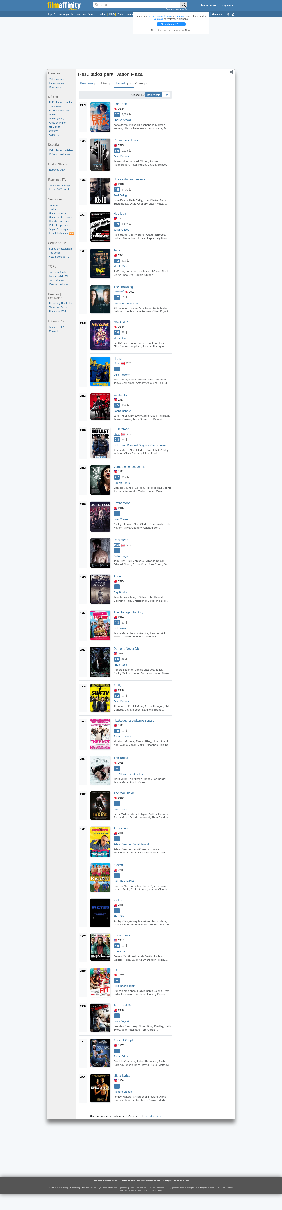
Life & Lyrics (122, 1075)
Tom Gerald (148, 1029)
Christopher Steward (145, 1096)
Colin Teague (121, 556)
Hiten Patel (150, 453)
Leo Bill (162, 382)
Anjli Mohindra (135, 560)
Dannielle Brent (151, 709)
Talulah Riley (143, 741)
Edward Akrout (122, 564)
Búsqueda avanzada (175, 9)
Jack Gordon (136, 487)
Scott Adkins (121, 342)
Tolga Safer (131, 959)
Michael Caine (152, 271)
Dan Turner (120, 809)
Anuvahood (121, 828)
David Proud (149, 1064)
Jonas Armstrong (141, 307)
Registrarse (227, 5)
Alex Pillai (119, 916)
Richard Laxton (123, 1091)
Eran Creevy (121, 156)
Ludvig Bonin (121, 889)
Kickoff (118, 865)
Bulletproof (121, 429)
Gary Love (120, 951)
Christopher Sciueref (145, 600)
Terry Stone (138, 234)
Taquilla (53, 205)
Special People (124, 1040)
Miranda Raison (155, 560)
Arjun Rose (120, 664)
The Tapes (121, 757)
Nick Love (119, 445)
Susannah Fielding (157, 744)
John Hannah (138, 342)
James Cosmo (122, 419)
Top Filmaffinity (57, 272)
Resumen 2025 (57, 311)
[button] (231, 72)
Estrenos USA (57, 169)
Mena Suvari (160, 741)
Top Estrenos (56, 280)
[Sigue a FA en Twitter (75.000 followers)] (228, 14)
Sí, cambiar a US (170, 24)
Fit (115, 969)
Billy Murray (163, 238)
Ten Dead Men (124, 1005)
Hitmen (118, 358)
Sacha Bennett (122, 410)
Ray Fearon (151, 633)
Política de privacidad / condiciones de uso (140, 1181)
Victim (118, 900)
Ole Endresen (158, 445)
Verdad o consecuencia (130, 466)
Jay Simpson (133, 709)
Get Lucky (120, 394)
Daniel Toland (140, 844)
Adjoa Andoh (150, 527)
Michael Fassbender (141, 124)
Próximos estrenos (59, 110)
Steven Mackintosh (125, 956)
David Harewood (140, 817)
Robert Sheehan (124, 669)
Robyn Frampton (147, 1061)
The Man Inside (124, 793)
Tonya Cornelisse (124, 382)
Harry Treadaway (135, 128)
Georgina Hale (122, 600)
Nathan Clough (158, 889)
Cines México (56, 106)
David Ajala (156, 524)
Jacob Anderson (143, 673)
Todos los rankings (59, 185)
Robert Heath (122, 482)
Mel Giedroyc (122, 379)
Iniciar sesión (56, 83)
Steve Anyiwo (149, 1099)
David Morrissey (157, 164)
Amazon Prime (57, 122)
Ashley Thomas (123, 524)
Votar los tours (57, 79)
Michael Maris (139, 924)
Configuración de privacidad (176, 1181)
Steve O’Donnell (133, 636)
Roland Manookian (125, 238)
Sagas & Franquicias (60, 229)
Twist (117, 250)
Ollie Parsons (122, 374)
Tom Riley (119, 560)
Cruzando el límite (126, 140)
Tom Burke (136, 633)
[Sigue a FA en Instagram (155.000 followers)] (233, 14)
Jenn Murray (121, 597)
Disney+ (53, 130)
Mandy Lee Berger (155, 778)
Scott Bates (136, 774)
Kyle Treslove (159, 886)
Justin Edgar (121, 1056)
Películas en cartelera (61, 102)
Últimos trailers (57, 213)
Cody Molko (160, 307)
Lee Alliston (120, 774)
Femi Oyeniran (141, 849)
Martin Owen (121, 266)
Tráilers (102, 14)
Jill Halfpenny (121, 307)
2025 (112, 14)
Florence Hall (154, 487)
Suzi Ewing (120, 195)
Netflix (52, 114)
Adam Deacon (122, 844)
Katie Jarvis (121, 124)
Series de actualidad (60, 248)
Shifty (117, 685)
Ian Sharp (143, 886)
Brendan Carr (122, 1026)
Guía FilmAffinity (61, 233)
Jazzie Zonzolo (135, 852)
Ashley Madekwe (139, 921)
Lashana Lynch (157, 342)
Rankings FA (66, 14)
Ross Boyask (121, 1021)
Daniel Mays (135, 706)
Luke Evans (121, 200)
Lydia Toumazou (123, 994)
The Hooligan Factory (128, 612)
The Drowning (123, 287)
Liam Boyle (120, 487)
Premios (130, 14)
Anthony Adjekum (146, 382)
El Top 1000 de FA (59, 189)
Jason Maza (154, 128)
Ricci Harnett (121, 234)
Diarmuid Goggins (138, 445)
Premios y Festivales (61, 303)
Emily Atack (142, 415)
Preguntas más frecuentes (105, 1181)
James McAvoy (123, 161)
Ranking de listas (58, 284)
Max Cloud (121, 322)
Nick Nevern (121, 628)
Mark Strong (140, 161)
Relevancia (153, 94)
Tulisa (159, 669)
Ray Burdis (120, 592)
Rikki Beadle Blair (124, 881)
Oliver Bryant (160, 311)
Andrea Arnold (122, 119)
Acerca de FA (56, 327)
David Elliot (152, 450)
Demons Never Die (127, 648)
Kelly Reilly (135, 200)
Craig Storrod (139, 889)
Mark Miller (120, 778)
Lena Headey (134, 271)
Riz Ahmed (120, 706)
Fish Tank (120, 104)
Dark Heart (121, 540)
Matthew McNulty (124, 741)
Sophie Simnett (144, 274)
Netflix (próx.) (56, 118)
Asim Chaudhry (156, 379)
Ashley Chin (121, 921)
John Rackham (131, 1029)
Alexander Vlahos (135, 491)
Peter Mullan (138, 164)
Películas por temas (60, 225)
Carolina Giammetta (126, 302)
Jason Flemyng (154, 706)
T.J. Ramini (155, 419)
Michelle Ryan (139, 814)
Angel (118, 576)
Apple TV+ (55, 134)
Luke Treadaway (124, 415)
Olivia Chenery (138, 203)
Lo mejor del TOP (59, 276)
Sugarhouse (122, 935)
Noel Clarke (151, 200)
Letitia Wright (121, 924)
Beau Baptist (132, 1099)
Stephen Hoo (143, 994)
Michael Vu (152, 852)
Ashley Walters (122, 673)
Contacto (54, 331)
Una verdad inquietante (129, 179)
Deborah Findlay (124, 311)
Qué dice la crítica (59, 221)
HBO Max (54, 126)
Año (166, 94)
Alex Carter (155, 564)
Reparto (123, 83)
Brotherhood (122, 503)
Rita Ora (128, 274)
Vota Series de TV (59, 256)
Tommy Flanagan (153, 346)
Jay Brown (158, 994)
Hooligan (120, 213)
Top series (55, 252)
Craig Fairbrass (155, 234)
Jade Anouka (143, 311)
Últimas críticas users (61, 217)
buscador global (152, 1116)
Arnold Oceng (138, 782)
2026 (120, 14)
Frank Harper (146, 238)
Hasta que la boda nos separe (134, 720)
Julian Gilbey (121, 229)
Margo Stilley (138, 597)
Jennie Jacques (144, 669)
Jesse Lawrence (123, 736)
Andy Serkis (145, 956)
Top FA (52, 14)
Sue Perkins (138, 379)
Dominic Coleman (124, 1061)
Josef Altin (151, 636)
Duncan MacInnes (125, 886)
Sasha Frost (161, 990)
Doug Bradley (155, 1026)
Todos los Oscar (58, 307)
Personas (88, 83)
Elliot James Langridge (127, 346)
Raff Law (119, 271)
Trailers (53, 209)
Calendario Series (85, 14)
